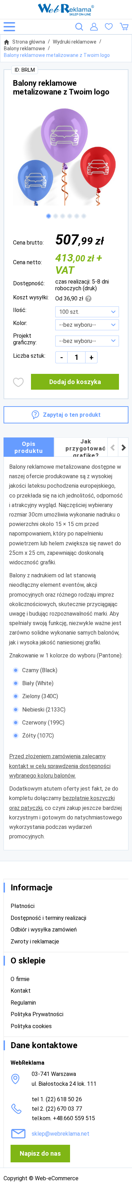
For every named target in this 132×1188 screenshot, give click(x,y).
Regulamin (23, 1002)
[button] (48, 216)
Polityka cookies (31, 1026)
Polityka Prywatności (37, 1014)
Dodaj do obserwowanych (18, 382)
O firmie (20, 979)
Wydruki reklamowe (74, 42)
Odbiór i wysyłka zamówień (44, 929)
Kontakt (21, 990)
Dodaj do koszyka (75, 381)
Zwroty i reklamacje (35, 941)
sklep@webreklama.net (60, 1133)
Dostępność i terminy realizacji (48, 918)
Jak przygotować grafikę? (85, 447)
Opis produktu (28, 447)
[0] (109, 26)
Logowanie (94, 26)
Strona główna (28, 42)
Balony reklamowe (24, 48)
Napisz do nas (40, 1153)
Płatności (22, 906)
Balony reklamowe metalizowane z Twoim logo (57, 55)
